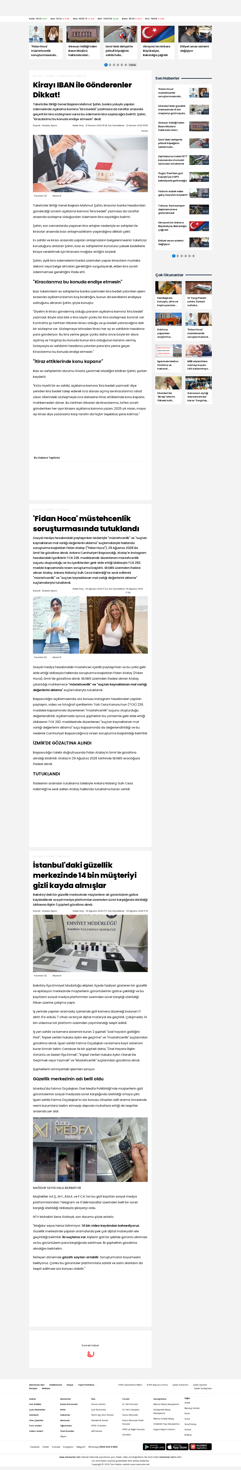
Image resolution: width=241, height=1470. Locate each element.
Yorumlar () (40, 195)
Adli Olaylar (63, 509)
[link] (183, 92)
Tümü (132, 64)
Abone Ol (57, 195)
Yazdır (144, 130)
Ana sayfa (38, 76)
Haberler (50, 75)
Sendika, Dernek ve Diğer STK (72, 75)
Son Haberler (167, 78)
